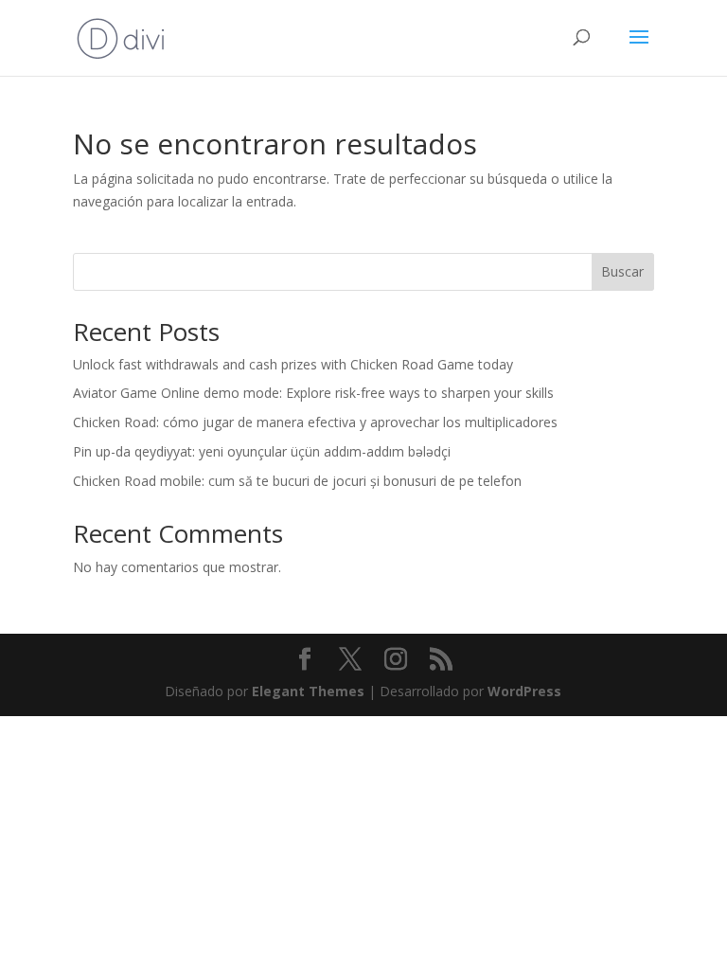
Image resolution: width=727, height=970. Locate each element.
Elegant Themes (308, 691)
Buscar (622, 271)
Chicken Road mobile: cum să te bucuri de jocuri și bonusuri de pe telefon (297, 481)
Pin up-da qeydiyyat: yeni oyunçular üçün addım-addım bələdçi (262, 451)
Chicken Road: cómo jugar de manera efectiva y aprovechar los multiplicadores (315, 422)
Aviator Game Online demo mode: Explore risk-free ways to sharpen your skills (313, 393)
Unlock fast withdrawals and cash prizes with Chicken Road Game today (293, 364)
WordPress (524, 691)
